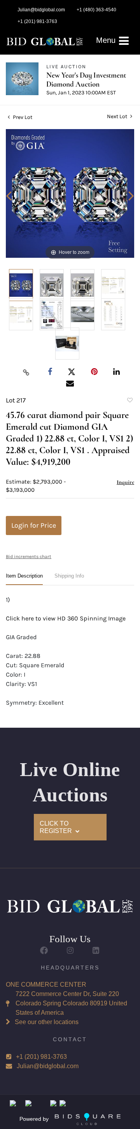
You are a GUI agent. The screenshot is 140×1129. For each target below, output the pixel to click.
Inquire (125, 482)
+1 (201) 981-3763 (41, 1056)
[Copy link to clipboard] (26, 372)
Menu (107, 40)
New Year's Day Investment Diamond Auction (86, 80)
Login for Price (33, 525)
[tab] (24, 579)
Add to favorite (129, 401)
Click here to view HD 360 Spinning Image (66, 618)
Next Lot (117, 116)
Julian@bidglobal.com (48, 1066)
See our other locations (47, 1022)
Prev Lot (22, 117)
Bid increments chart (28, 556)
